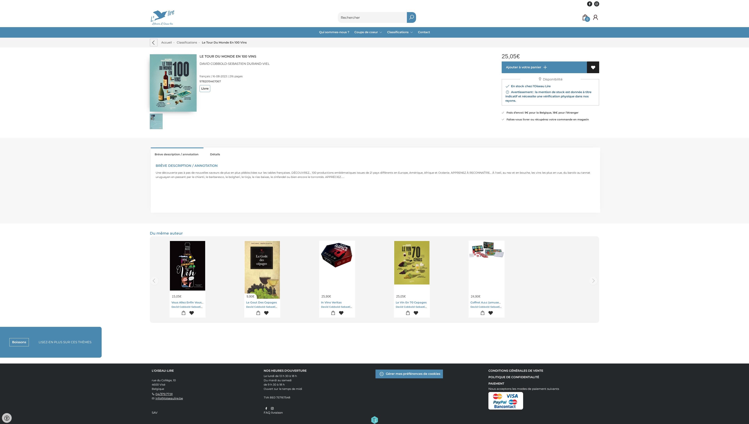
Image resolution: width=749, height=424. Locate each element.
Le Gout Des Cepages (261, 302)
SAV (154, 412)
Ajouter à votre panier (523, 67)
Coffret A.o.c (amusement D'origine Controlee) (503, 302)
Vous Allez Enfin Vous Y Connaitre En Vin (200, 302)
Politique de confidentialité (513, 377)
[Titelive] (374, 419)
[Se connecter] (595, 17)
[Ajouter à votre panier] (183, 313)
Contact (424, 32)
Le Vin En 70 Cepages (411, 302)
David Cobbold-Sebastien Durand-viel (235, 64)
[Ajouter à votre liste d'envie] (593, 67)
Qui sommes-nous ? (334, 32)
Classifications (187, 42)
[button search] (411, 17)
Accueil (166, 42)
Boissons (19, 342)
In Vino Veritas (331, 302)
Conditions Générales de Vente (515, 370)
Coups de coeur (366, 32)
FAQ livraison (273, 412)
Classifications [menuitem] (398, 32)
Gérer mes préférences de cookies (412, 374)
